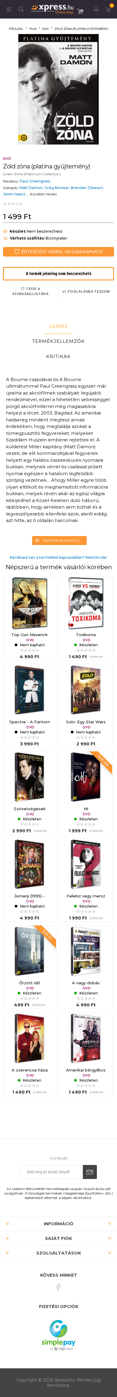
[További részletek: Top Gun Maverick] (29, 603)
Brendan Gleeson (87, 187)
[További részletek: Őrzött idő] (29, 951)
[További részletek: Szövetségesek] (29, 777)
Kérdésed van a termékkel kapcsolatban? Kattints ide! (58, 557)
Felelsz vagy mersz (86, 896)
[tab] (58, 326)
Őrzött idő (29, 982)
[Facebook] (58, 1287)
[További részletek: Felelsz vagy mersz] (86, 864)
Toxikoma (86, 634)
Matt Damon (31, 187)
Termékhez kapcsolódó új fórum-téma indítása (65, 540)
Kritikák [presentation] (58, 356)
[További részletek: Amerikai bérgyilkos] (86, 1038)
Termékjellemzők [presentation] (58, 341)
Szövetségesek (30, 808)
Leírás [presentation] (59, 326)
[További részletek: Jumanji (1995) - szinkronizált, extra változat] (29, 864)
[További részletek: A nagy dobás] (86, 951)
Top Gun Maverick (29, 634)
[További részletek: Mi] (86, 777)
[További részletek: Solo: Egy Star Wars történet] (86, 690)
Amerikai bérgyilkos (86, 1070)
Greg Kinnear (56, 187)
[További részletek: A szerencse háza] (29, 1038)
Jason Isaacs (14, 194)
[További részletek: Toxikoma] (86, 603)
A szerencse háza (30, 1070)
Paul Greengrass (35, 181)
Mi (86, 808)
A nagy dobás (86, 982)
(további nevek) (43, 194)
